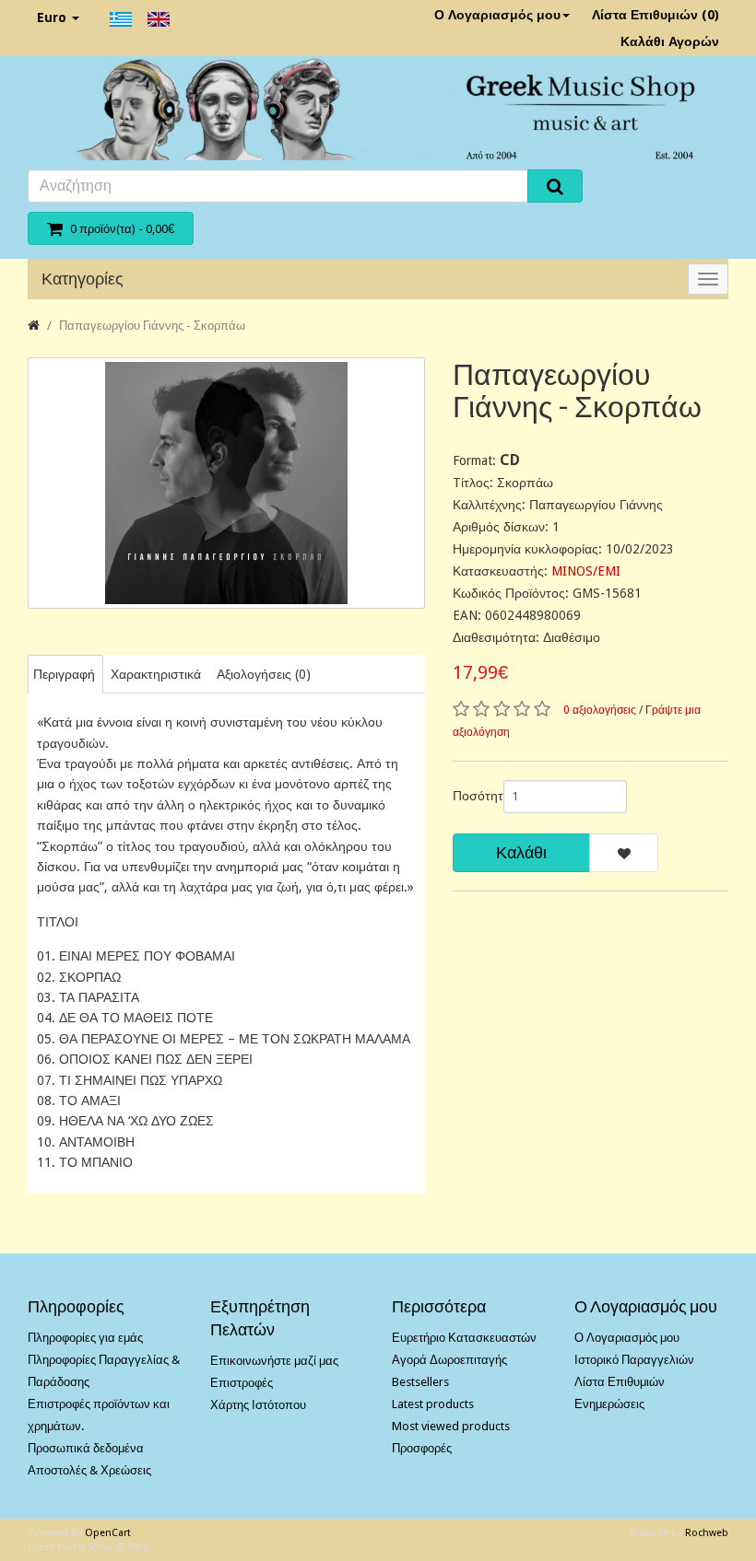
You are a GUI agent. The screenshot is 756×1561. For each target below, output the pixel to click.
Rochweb (706, 1533)
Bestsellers (420, 1382)
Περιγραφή (64, 674)
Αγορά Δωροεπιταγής (449, 1360)
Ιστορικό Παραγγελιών (634, 1360)
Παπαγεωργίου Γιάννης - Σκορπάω (152, 325)
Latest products (433, 1404)
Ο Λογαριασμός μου (497, 14)
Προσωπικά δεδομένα (86, 1448)
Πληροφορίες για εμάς (85, 1338)
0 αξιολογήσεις (599, 710)
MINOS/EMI (585, 571)
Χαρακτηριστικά (156, 674)
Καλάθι (521, 852)
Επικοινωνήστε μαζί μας (274, 1361)
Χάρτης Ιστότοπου (258, 1405)
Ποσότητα (471, 795)
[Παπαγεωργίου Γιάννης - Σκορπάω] (226, 483)
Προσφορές (422, 1448)
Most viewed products (451, 1426)
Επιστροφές (241, 1383)
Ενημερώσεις (609, 1404)
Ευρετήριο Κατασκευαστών (464, 1338)
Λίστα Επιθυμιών (619, 1382)
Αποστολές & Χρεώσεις (89, 1470)
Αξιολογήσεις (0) (264, 674)
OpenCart (108, 1533)
